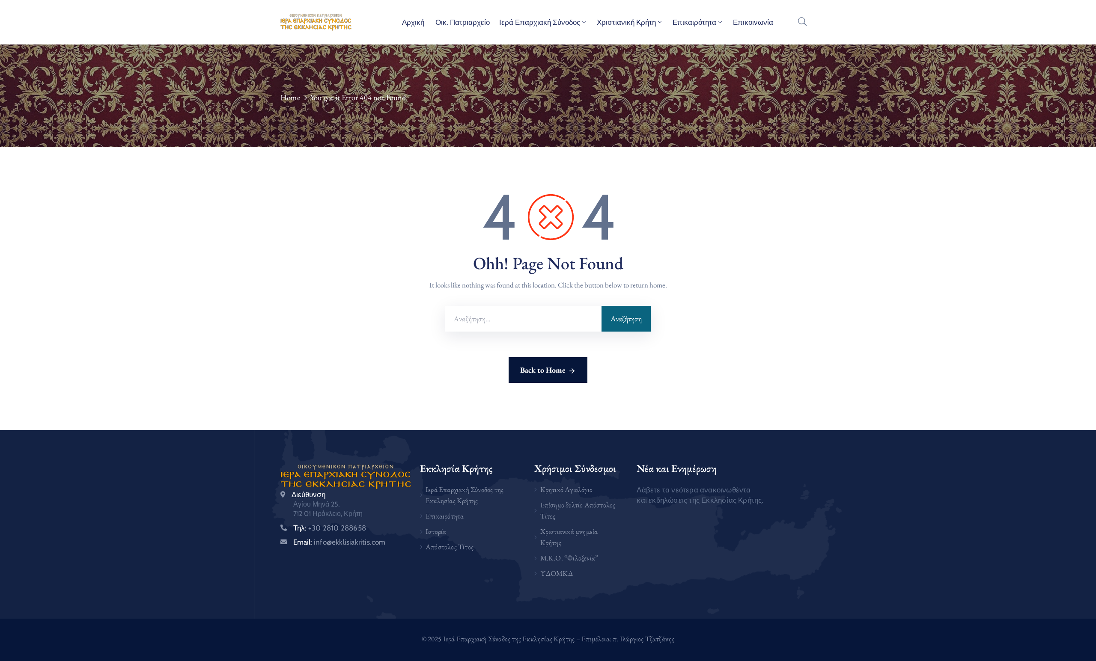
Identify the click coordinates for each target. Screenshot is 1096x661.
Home (290, 97)
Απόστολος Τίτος (450, 546)
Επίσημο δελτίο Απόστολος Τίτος (578, 510)
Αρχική (413, 22)
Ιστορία (436, 531)
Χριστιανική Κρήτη (626, 22)
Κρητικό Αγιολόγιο (566, 489)
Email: (339, 542)
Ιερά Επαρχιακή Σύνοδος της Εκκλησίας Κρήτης (464, 495)
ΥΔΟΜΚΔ (556, 573)
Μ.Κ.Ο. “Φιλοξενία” (569, 558)
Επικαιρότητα (694, 22)
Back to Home (543, 370)
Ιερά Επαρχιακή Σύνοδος (539, 22)
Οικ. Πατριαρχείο (462, 22)
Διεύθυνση (308, 494)
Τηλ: (329, 528)
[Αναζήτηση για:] (523, 319)
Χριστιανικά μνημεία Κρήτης (569, 537)
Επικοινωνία (753, 22)
